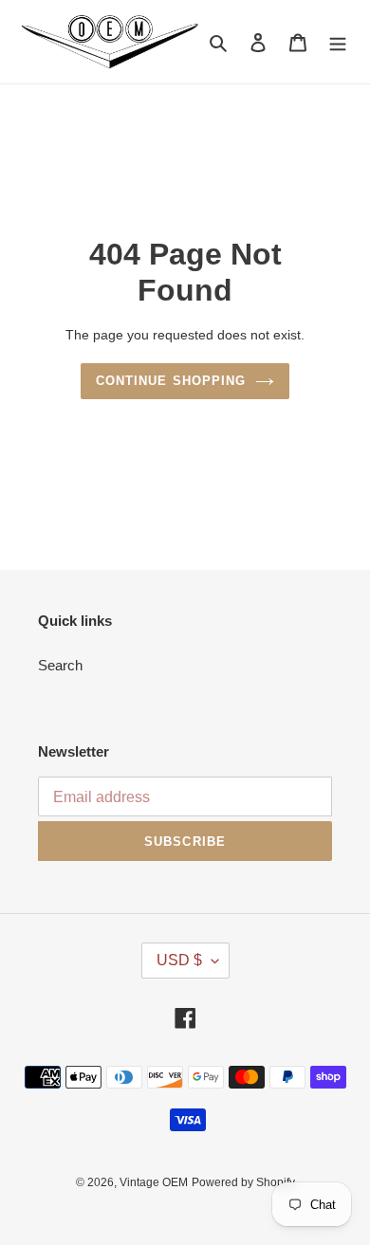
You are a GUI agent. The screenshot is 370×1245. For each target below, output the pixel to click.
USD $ (179, 960)
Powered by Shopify (243, 1182)
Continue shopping (171, 381)
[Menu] (338, 42)
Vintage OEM (154, 1182)
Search (60, 665)
